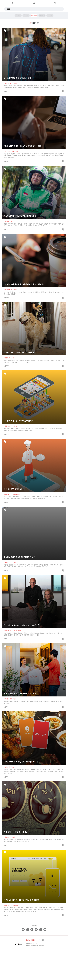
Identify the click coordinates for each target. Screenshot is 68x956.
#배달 (8, 767)
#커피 (5, 289)
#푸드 (12, 767)
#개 (9, 357)
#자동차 (6, 837)
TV (55, 3)
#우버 (8, 221)
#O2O (15, 83)
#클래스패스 (13, 630)
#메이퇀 (14, 494)
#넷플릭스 (6, 630)
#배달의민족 (10, 151)
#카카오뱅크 (7, 905)
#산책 (12, 357)
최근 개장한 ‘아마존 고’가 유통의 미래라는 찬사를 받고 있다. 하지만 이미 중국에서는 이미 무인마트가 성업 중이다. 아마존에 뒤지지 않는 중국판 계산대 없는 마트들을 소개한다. (33, 429)
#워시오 (6, 83)
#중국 (9, 426)
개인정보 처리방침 (30, 940)
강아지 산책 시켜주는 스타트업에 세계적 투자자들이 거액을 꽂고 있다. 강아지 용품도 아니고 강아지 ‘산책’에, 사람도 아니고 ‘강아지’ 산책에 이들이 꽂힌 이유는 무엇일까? (34, 361)
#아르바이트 (10, 289)
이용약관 (41, 940)
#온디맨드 (11, 83)
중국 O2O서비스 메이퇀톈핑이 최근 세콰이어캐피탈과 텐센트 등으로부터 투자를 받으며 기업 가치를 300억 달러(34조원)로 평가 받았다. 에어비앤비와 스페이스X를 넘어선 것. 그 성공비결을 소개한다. (34, 497)
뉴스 (34, 3)
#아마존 (6, 426)
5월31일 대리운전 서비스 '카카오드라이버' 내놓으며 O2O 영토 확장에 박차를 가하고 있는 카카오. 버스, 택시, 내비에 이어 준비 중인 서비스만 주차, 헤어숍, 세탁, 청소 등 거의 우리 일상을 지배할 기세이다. (33, 566)
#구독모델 (19, 630)
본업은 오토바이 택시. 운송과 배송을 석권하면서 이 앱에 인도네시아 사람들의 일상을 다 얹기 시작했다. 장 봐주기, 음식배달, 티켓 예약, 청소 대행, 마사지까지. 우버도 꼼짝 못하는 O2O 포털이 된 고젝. (34, 225)
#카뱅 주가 (16, 905)
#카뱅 (12, 905)
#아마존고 (14, 426)
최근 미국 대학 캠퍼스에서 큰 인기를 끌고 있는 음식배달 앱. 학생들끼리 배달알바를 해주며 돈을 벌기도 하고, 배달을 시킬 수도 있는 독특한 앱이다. (34, 293)
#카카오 (16, 151)
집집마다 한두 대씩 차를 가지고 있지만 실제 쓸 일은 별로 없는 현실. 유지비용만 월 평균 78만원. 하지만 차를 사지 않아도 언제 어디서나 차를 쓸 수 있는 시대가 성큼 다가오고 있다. (34, 840)
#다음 (9, 562)
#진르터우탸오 (7, 494)
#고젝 (5, 221)
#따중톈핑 (19, 494)
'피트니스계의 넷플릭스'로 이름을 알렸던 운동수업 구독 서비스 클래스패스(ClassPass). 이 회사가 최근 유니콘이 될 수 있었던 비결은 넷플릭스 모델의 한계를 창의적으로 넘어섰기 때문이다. (34, 634)
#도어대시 (6, 698)
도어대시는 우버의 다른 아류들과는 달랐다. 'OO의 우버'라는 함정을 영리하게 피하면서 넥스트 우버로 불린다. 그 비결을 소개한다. (33, 702)
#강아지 (6, 357)
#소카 (13, 837)
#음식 (14, 698)
